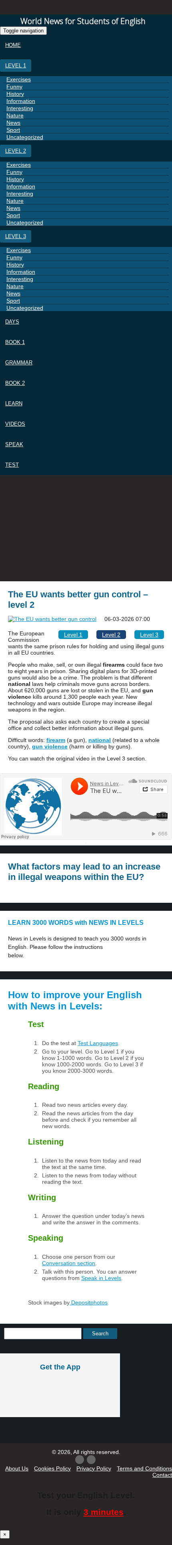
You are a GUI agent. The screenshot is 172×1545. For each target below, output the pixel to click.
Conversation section (68, 1263)
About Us (16, 1468)
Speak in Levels (101, 1278)
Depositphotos (89, 1302)
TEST (12, 465)
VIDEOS (15, 424)
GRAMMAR (18, 363)
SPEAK (14, 444)
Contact (162, 1475)
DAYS (12, 322)
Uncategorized (24, 137)
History (15, 94)
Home (13, 45)
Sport (13, 130)
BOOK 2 (15, 383)
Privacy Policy (93, 1468)
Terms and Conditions (144, 1468)
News (13, 122)
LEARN (13, 403)
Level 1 (15, 66)
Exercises (18, 79)
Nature (15, 115)
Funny (14, 86)
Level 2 (15, 151)
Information (20, 101)
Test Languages (98, 1043)
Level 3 (15, 236)
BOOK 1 (15, 342)
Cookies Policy (52, 1468)
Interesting (19, 108)
